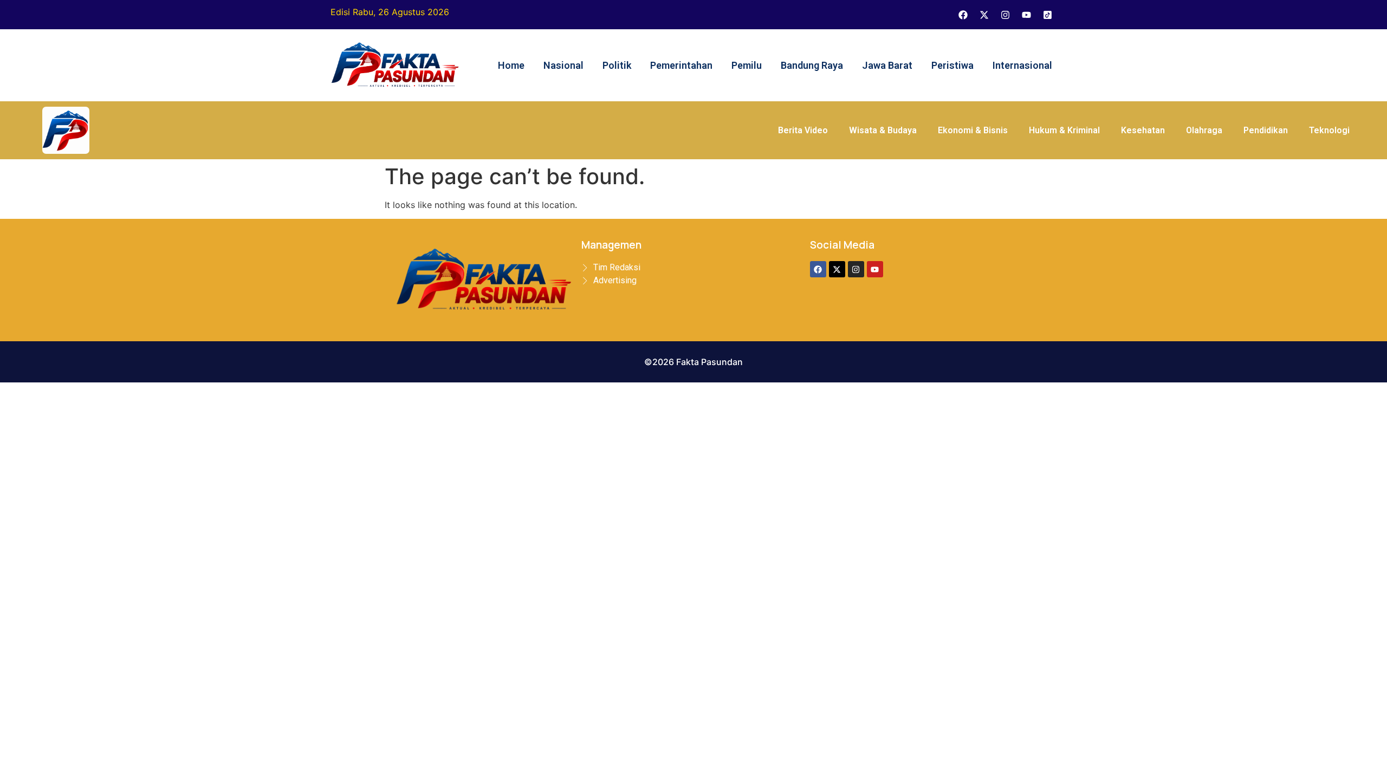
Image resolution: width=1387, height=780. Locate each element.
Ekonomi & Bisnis (973, 130)
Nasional (563, 65)
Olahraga (1204, 130)
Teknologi (1329, 130)
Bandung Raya (812, 65)
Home (511, 65)
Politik (616, 65)
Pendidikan (1265, 130)
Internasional (1022, 65)
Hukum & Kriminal (1064, 130)
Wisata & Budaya (883, 130)
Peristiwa (952, 65)
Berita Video (803, 130)
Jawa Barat (887, 65)
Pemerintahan (681, 65)
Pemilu (746, 65)
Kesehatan (1143, 130)
